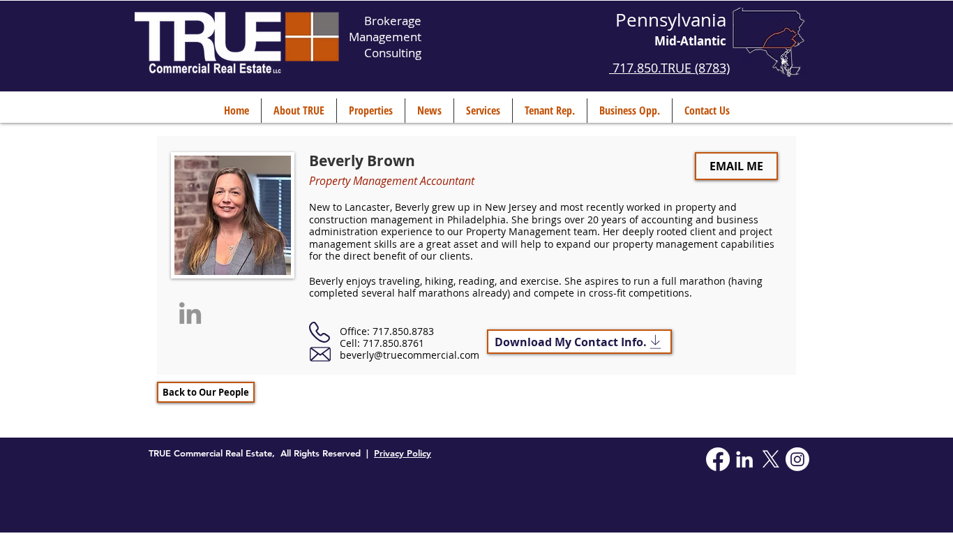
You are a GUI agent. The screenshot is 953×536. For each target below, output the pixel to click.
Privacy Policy (402, 453)
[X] (771, 459)
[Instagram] (797, 459)
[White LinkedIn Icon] (744, 459)
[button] (299, 110)
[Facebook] (718, 459)
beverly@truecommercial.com (409, 355)
